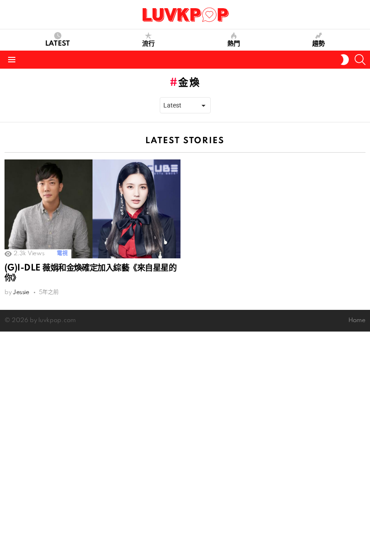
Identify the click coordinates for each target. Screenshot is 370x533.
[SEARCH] (360, 60)
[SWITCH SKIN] (344, 60)
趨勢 (318, 43)
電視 (62, 254)
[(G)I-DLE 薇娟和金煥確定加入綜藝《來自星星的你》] (92, 208)
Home (356, 320)
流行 (148, 43)
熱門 (233, 43)
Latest (57, 43)
